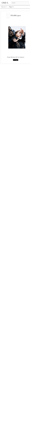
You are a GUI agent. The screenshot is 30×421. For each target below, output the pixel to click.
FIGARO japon (16, 15)
